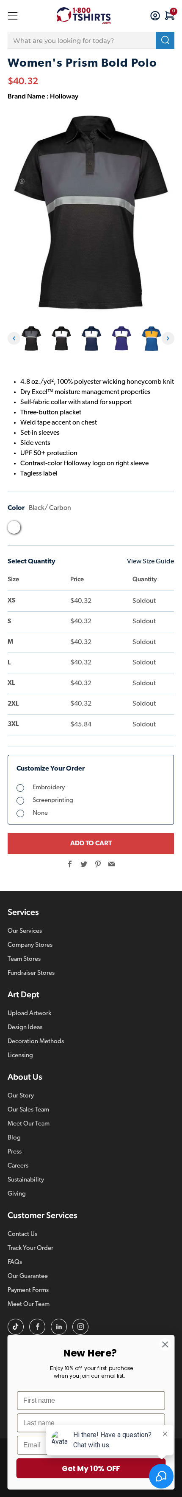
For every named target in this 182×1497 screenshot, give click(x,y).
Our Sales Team (28, 1110)
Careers (18, 1166)
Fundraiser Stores (31, 973)
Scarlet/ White (110, 529)
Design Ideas (25, 1027)
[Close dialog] (165, 1344)
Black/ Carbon (14, 527)
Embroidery (49, 788)
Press (15, 1152)
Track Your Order (30, 1248)
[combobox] (91, 40)
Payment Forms (28, 1290)
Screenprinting (53, 800)
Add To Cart (91, 843)
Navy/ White (46, 529)
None (40, 813)
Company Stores (30, 945)
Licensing (20, 1055)
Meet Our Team (29, 1124)
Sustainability (26, 1180)
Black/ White (30, 529)
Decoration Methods (36, 1041)
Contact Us (22, 1234)
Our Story (21, 1096)
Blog (14, 1138)
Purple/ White (62, 529)
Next (168, 338)
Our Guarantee (28, 1276)
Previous (14, 338)
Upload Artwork (29, 1013)
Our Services (25, 931)
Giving (17, 1194)
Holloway (64, 96)
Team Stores (24, 959)
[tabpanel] (31, 338)
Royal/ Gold (78, 529)
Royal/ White (94, 529)
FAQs (15, 1262)
